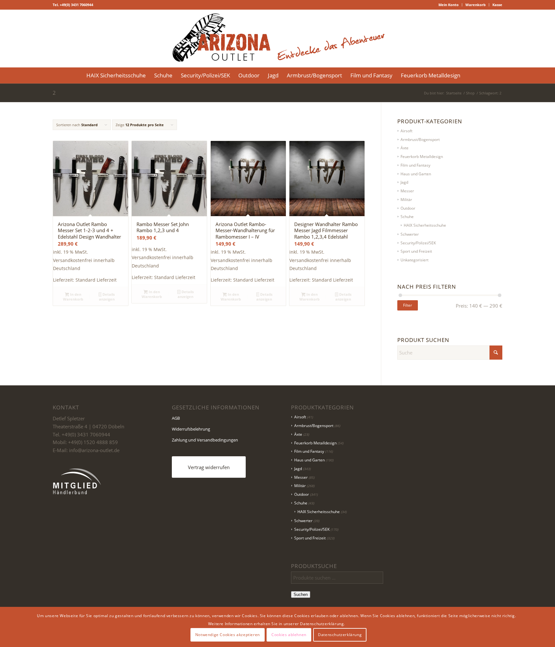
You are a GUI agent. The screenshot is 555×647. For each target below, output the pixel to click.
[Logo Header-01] (277, 38)
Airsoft (406, 131)
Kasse (497, 4)
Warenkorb (475, 4)
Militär (406, 199)
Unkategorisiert (414, 260)
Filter (407, 305)
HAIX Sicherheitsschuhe (425, 225)
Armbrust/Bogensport (420, 139)
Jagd (404, 182)
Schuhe (407, 216)
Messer (407, 191)
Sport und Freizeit (416, 251)
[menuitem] (448, 4)
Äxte (405, 148)
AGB (176, 418)
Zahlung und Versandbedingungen (205, 440)
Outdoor (408, 208)
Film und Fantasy (415, 165)
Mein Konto (448, 4)
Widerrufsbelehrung (191, 429)
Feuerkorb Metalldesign (422, 156)
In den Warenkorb (73, 297)
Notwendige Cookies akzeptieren (227, 634)
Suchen (301, 594)
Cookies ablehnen (288, 634)
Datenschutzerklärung (340, 634)
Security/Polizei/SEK (418, 243)
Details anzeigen (107, 297)
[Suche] (468, 75)
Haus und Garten (416, 174)
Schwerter (410, 234)
